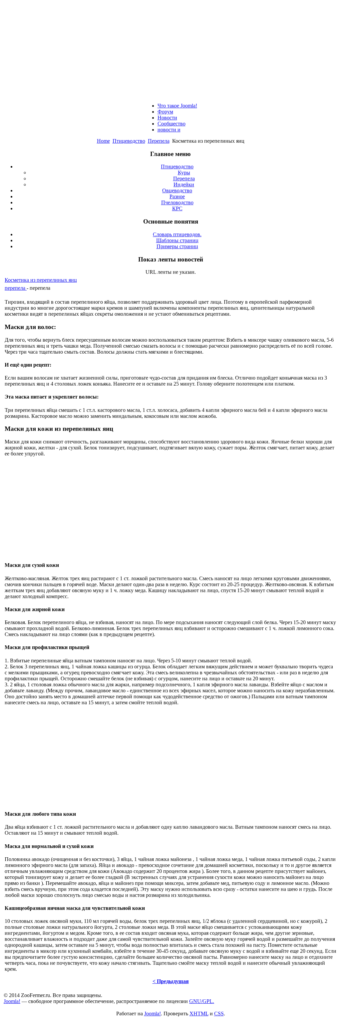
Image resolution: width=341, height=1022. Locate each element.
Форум (165, 111)
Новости (167, 117)
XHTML (198, 1013)
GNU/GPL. (201, 1001)
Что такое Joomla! (177, 105)
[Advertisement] (170, 49)
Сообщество (171, 123)
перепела (16, 288)
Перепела (159, 141)
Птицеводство (129, 141)
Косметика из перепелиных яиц (41, 280)
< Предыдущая (171, 981)
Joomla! (12, 1001)
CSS (219, 1013)
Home (103, 141)
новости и (169, 129)
